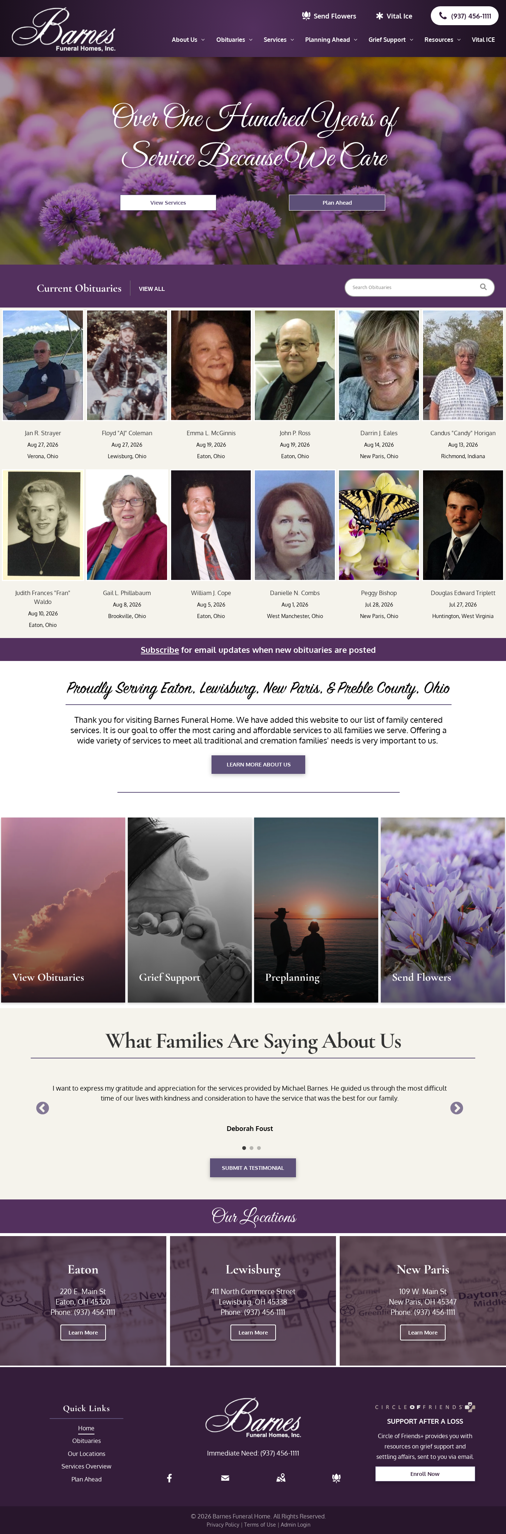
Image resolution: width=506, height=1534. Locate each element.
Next (456, 1108)
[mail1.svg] (225, 1483)
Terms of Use (260, 1524)
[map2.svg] (280, 1483)
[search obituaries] (485, 287)
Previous (42, 1108)
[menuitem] (188, 39)
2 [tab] (251, 1148)
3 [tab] (259, 1148)
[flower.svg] (336, 1483)
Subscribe (160, 649)
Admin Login (295, 1524)
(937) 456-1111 (279, 1453)
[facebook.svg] (169, 1483)
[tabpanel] (250, 1098)
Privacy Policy (223, 1524)
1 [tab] (244, 1148)
